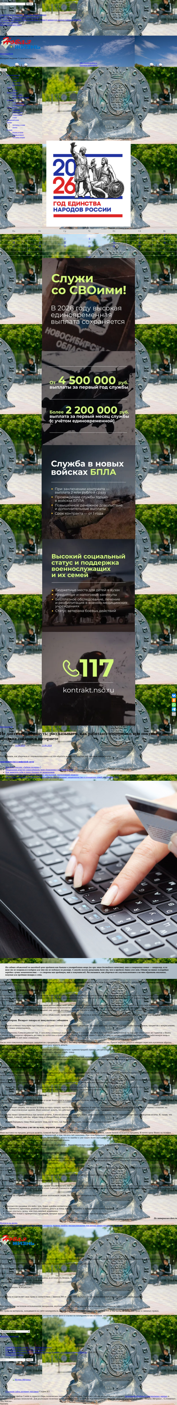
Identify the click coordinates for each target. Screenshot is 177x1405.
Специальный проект (13, 120)
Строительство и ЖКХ (19, 105)
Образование (16, 110)
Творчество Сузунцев (18, 125)
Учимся (14, 80)
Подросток (15, 77)
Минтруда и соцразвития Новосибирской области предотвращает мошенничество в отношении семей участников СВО (62, 777)
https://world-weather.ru (88, 63)
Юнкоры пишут (17, 85)
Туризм (14, 117)
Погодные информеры (88, 66)
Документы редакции (18, 137)
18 (40, 246)
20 (89, 246)
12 (65, 242)
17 (14, 246)
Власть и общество (12, 92)
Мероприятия (16, 82)
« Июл (87, 257)
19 (65, 246)
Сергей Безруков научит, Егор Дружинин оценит (23, 15)
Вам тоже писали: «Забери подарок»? (23, 767)
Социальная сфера (12, 107)
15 (139, 242)
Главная (9, 87)
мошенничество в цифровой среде (17, 761)
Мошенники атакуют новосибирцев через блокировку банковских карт (39, 770)
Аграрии (14, 127)
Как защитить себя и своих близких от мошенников (30, 772)
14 (114, 242)
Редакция (9, 130)
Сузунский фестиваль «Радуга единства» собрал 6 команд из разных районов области (40, 20)
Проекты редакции (17, 132)
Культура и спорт (17, 112)
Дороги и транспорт (18, 102)
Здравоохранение (17, 115)
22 (139, 246)
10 (14, 242)
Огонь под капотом (9, 22)
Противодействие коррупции (20, 97)
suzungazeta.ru (6, 53)
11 (40, 242)
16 (164, 242)
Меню (3, 70)
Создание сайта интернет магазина (22, 1391)
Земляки (9, 122)
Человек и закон (17, 95)
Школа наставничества (13, 75)
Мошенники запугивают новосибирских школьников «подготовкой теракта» (42, 775)
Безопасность (6, 727)
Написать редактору (18, 135)
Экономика (10, 100)
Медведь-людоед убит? (11, 25)
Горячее (14, 90)
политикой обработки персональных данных (146, 1396)
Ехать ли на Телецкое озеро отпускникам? (20, 17)
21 (114, 246)
